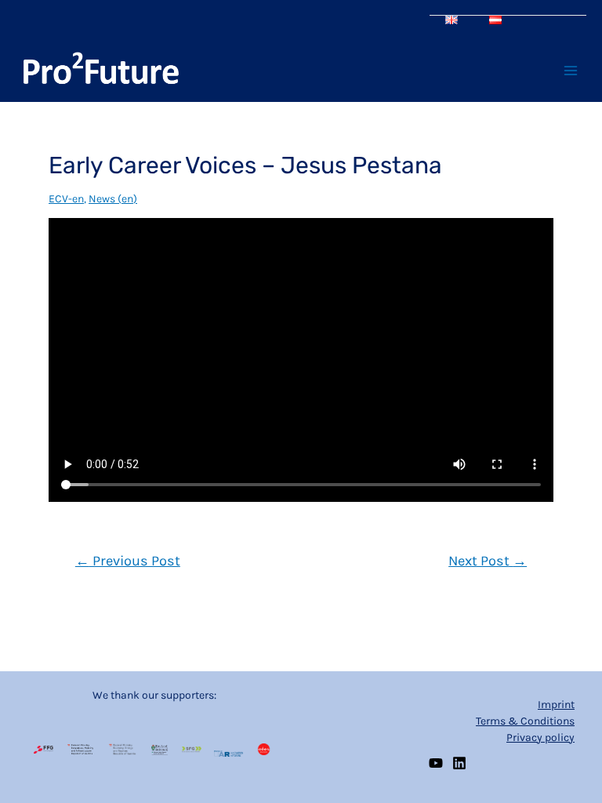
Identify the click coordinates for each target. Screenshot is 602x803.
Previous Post (127, 561)
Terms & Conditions (525, 721)
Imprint (556, 704)
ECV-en (66, 198)
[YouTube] (436, 763)
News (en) (113, 198)
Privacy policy (540, 737)
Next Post (487, 561)
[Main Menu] (570, 71)
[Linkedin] (459, 763)
